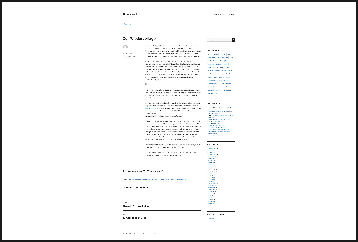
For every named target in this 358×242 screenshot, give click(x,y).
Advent (216, 54)
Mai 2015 (210, 197)
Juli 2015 (210, 193)
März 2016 (211, 179)
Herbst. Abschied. (221, 127)
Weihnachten (218, 90)
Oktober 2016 (211, 170)
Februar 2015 (211, 203)
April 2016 (211, 178)
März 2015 (211, 201)
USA (220, 87)
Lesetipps (210, 70)
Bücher (218, 57)
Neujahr (229, 70)
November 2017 (212, 156)
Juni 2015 (210, 195)
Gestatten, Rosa (219, 14)
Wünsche (210, 93)
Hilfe (230, 64)
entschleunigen (131, 56)
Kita (214, 67)
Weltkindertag (227, 90)
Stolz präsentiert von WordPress (151, 234)
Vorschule (210, 90)
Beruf (228, 54)
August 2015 (211, 191)
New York (210, 74)
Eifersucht (225, 57)
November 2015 (212, 185)
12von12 (210, 54)
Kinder (209, 67)
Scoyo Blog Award (224, 80)
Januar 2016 (211, 181)
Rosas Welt (130, 14)
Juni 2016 (210, 176)
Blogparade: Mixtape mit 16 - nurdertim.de (219, 111)
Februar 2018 (211, 152)
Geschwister (218, 64)
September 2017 (212, 158)
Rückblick (221, 77)
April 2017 (211, 162)
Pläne (230, 74)
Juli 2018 (210, 150)
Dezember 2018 (212, 148)
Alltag (124, 56)
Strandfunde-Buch (150, 108)
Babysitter (222, 54)
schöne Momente (212, 80)
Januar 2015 (211, 205)
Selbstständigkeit (212, 84)
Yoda (216, 93)
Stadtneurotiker (212, 135)
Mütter (224, 70)
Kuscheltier (220, 67)
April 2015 (211, 199)
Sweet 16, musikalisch (214, 113)
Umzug (209, 87)
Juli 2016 (210, 174)
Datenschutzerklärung (135, 234)
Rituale (215, 77)
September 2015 (212, 189)
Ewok (231, 57)
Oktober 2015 (211, 187)
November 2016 (212, 168)
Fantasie (215, 61)
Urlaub (129, 58)
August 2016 (211, 172)
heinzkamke (211, 119)
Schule (228, 77)
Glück (225, 64)
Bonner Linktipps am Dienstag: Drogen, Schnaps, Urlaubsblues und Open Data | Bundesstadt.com (158, 179)
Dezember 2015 (212, 183)
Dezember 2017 (212, 154)
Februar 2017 (211, 164)
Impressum (231, 14)
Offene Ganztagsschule (221, 74)
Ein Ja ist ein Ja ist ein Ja (222, 119)
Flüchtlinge (228, 61)
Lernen (227, 67)
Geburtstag (211, 64)
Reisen (209, 77)
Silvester (221, 84)
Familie (125, 58)
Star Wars (228, 84)
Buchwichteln (211, 57)
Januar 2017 (211, 166)
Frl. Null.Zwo (211, 127)
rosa (124, 51)
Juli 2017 (210, 160)
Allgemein (211, 218)
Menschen (217, 70)
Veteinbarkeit (226, 87)
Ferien (221, 61)
